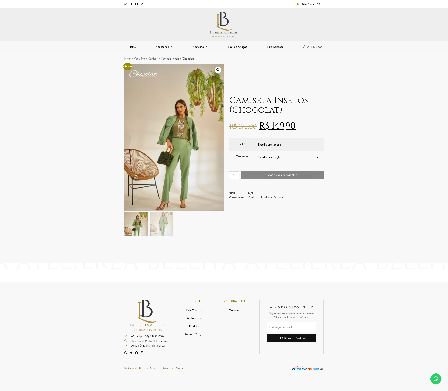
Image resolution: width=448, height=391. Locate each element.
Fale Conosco (275, 47)
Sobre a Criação (237, 47)
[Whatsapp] (125, 4)
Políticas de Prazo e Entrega (141, 368)
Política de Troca (172, 368)
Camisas (153, 59)
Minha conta (194, 318)
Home (132, 47)
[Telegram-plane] (131, 4)
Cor (242, 144)
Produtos (194, 326)
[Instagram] (142, 4)
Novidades (266, 198)
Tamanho (242, 156)
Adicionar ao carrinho (282, 175)
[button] (218, 70)
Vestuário (198, 47)
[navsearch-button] (318, 4)
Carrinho (234, 310)
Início (127, 59)
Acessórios (162, 47)
